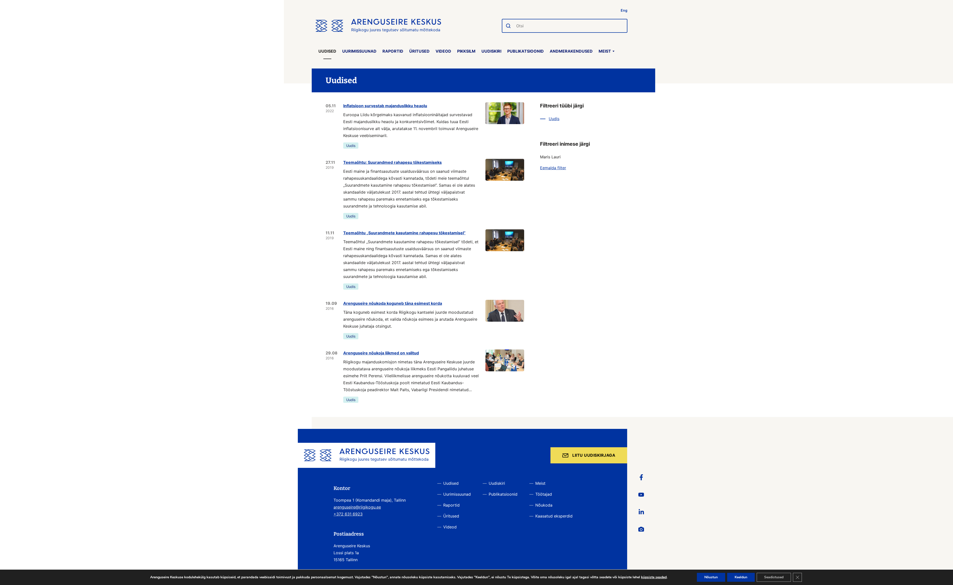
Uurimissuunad (359, 51)
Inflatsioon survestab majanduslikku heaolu (385, 105)
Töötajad (543, 494)
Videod (443, 51)
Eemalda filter (553, 167)
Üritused (419, 51)
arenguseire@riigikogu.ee (357, 507)
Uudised (327, 51)
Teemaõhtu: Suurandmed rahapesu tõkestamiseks (392, 162)
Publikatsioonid (525, 51)
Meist (605, 51)
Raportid (392, 51)
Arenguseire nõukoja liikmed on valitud (381, 352)
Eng (624, 10)
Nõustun (711, 577)
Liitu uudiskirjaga (593, 455)
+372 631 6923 (348, 514)
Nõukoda (543, 505)
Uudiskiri (491, 51)
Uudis (350, 145)
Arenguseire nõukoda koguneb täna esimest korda (392, 303)
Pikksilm (466, 51)
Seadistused (773, 577)
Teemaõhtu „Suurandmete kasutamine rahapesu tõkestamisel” (404, 232)
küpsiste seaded (654, 577)
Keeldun (741, 577)
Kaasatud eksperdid (554, 516)
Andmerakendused (571, 51)
